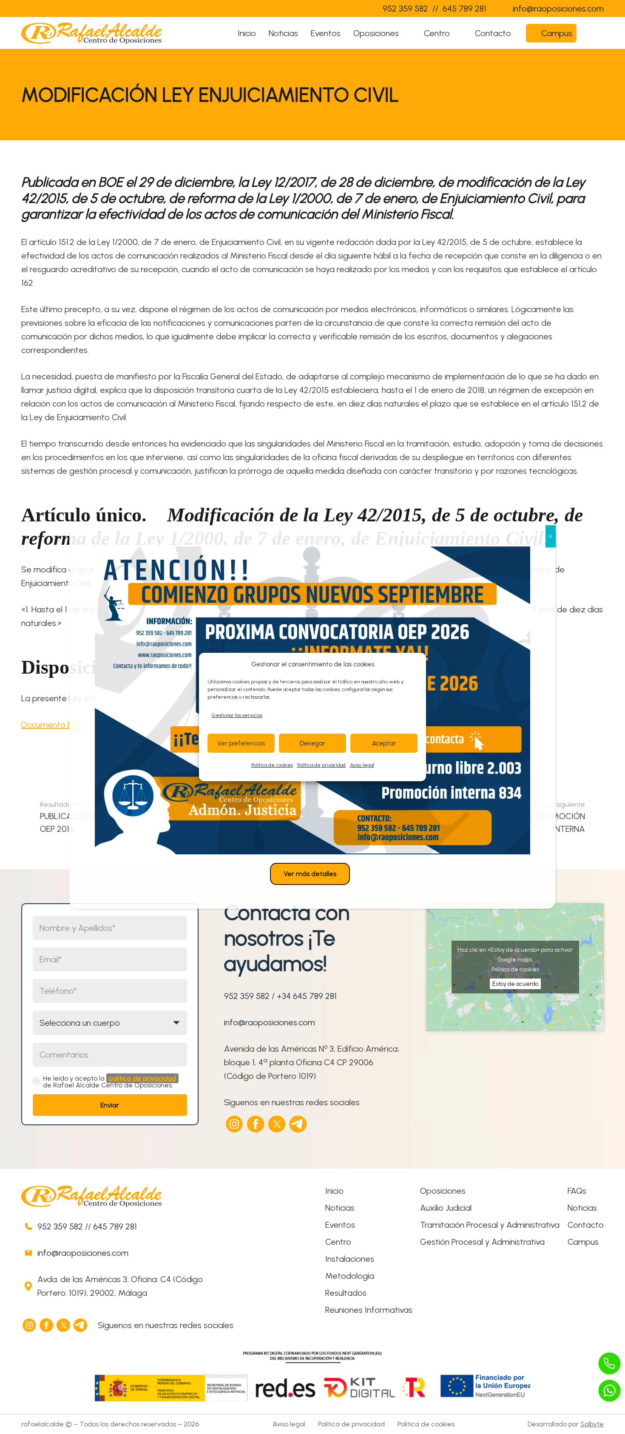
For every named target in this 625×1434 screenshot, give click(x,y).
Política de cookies (272, 765)
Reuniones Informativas (368, 1310)
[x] (277, 1124)
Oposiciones (443, 1191)
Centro (338, 1242)
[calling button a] (609, 1363)
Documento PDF (51, 725)
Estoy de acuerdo (515, 983)
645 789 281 (115, 1226)
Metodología (349, 1276)
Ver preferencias (241, 743)
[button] (407, 33)
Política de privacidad (321, 765)
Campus (583, 1242)
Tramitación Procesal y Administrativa (490, 1225)
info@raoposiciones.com (269, 1022)
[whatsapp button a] (609, 1390)
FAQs (577, 1191)
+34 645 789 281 (307, 996)
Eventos (340, 1225)
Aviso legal (362, 765)
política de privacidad (142, 1078)
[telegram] (298, 1124)
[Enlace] (359, 8)
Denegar (312, 743)
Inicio (334, 1191)
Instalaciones (349, 1259)
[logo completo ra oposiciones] (91, 33)
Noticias (340, 1208)
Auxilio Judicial (446, 1208)
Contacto (586, 1225)
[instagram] (234, 1124)
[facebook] (256, 1124)
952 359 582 (247, 996)
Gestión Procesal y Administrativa (482, 1242)
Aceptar (384, 743)
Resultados (345, 1293)
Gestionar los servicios (237, 715)
